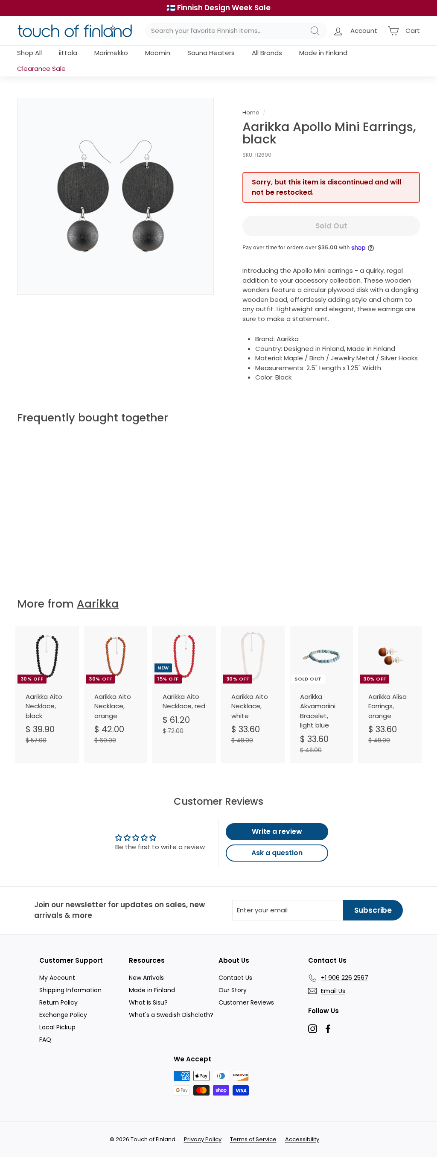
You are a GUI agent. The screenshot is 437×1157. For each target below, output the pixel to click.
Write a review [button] (277, 831)
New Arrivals (146, 977)
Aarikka (98, 603)
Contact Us (235, 977)
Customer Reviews (246, 1002)
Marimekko (111, 52)
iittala (68, 52)
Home (250, 112)
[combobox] (236, 31)
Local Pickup (57, 1027)
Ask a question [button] (277, 853)
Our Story (232, 990)
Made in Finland (323, 52)
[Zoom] (115, 196)
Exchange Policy (63, 1015)
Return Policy (58, 1002)
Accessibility (302, 1139)
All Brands (267, 52)
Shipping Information (70, 990)
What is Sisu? (148, 1002)
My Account (57, 977)
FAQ (45, 1039)
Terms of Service (253, 1139)
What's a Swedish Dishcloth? (171, 1015)
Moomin (157, 52)
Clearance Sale (41, 68)
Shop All (29, 52)
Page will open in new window (312, 1028)
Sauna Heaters (211, 52)
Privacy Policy (202, 1139)
